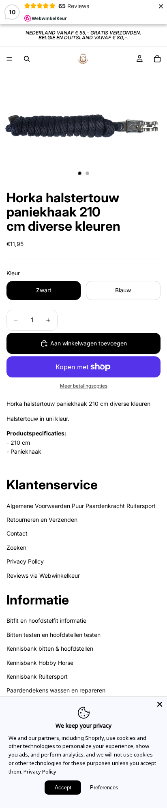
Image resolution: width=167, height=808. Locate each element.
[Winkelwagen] (157, 59)
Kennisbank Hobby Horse (39, 662)
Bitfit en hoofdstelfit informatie (46, 620)
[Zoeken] (27, 59)
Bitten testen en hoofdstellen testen (53, 634)
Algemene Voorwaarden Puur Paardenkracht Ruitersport (81, 505)
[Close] (160, 704)
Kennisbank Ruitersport (37, 676)
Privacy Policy (25, 561)
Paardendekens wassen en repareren (55, 690)
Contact (17, 533)
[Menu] (9, 58)
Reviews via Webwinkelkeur (43, 575)
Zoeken (16, 547)
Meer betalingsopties (83, 386)
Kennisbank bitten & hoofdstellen (49, 648)
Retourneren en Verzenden (41, 519)
